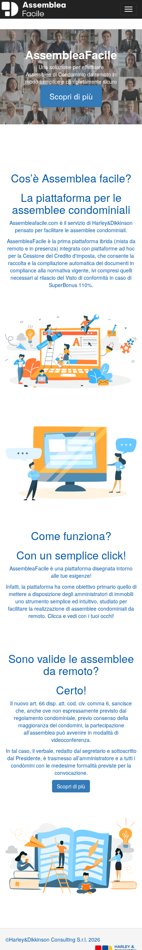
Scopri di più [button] (71, 786)
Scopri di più (71, 95)
